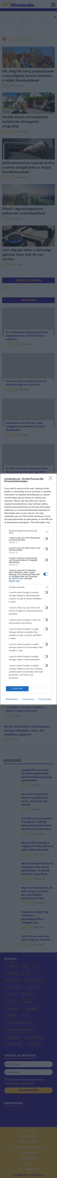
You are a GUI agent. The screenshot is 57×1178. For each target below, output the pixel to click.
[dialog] (28, 589)
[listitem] (28, 532)
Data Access (28, 699)
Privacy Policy (45, 699)
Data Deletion (12, 699)
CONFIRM (17, 689)
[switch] (45, 538)
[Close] (51, 479)
